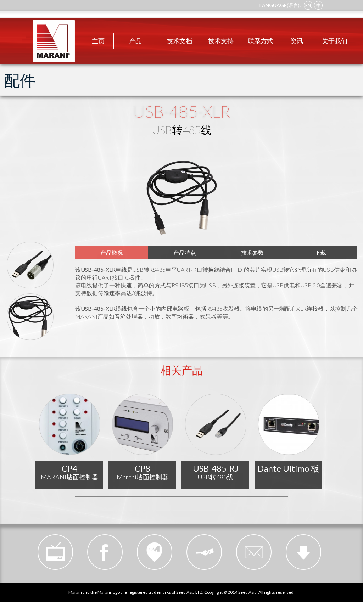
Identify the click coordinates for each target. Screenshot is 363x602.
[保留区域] (204, 552)
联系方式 (260, 41)
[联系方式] (254, 552)
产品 (135, 41)
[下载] (303, 552)
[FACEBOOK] (105, 552)
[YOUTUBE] (55, 552)
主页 (98, 41)
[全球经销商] (154, 552)
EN (308, 5)
